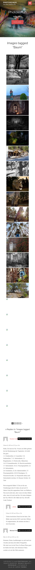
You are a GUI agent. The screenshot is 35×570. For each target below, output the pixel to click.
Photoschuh (10, 2)
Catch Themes (21, 567)
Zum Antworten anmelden (25, 438)
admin (14, 507)
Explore (19, 22)
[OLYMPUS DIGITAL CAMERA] (17, 92)
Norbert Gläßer (14, 439)
